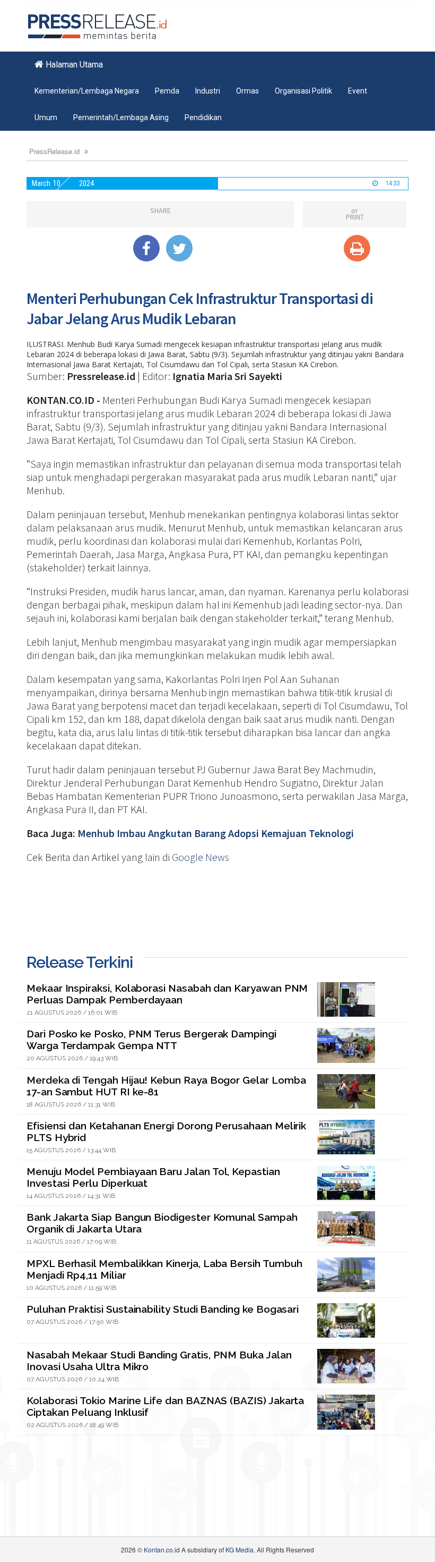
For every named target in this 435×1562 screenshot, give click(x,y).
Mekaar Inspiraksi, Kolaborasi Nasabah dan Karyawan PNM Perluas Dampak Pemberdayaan (167, 994)
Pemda (167, 91)
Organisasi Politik (303, 91)
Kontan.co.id (162, 1549)
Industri (207, 91)
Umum (45, 117)
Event (357, 91)
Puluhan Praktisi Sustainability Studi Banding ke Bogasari (163, 1309)
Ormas (247, 91)
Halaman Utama (73, 65)
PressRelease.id (54, 151)
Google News (200, 857)
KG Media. (240, 1549)
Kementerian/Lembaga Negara (86, 91)
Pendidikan (203, 117)
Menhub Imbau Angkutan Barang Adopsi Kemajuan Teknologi (215, 833)
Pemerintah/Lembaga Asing (121, 117)
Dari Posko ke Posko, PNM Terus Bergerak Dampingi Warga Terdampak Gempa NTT (151, 1039)
